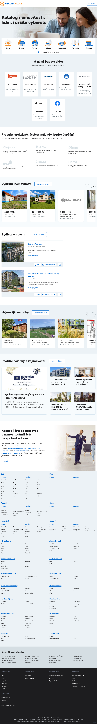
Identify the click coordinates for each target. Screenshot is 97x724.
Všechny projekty (38, 234)
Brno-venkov (4, 568)
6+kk (14, 484)
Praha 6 (27, 544)
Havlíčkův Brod (5, 636)
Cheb (50, 561)
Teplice (75, 619)
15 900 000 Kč (38, 212)
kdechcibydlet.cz (30, 678)
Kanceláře (3, 527)
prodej (3, 524)
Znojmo (27, 566)
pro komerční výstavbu (4, 509)
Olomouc (51, 591)
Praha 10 (27, 553)
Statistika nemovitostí (78, 675)
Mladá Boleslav (29, 616)
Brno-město (4, 566)
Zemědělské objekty (52, 530)
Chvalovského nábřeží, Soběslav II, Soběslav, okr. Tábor (70, 215)
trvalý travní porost (18, 511)
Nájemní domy (53, 527)
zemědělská (4, 515)
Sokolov (76, 561)
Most (75, 616)
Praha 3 (3, 548)
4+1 (2, 498)
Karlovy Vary (52, 564)
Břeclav (3, 564)
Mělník (3, 628)
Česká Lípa (52, 576)
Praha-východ (29, 621)
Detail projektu (33, 256)
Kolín (2, 623)
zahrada (15, 513)
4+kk (2, 496)
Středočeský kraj (7, 613)
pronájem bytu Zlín (79, 658)
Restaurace (4, 534)
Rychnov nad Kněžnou (31, 576)
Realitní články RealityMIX (56, 675)
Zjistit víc (5, 461)
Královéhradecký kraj (9, 573)
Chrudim (3, 602)
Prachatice (76, 544)
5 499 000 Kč (65, 212)
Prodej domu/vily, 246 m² (66, 218)
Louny (51, 623)
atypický (15, 493)
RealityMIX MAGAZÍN (78, 686)
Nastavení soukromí (7, 703)
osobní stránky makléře (11, 453)
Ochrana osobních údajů (9, 705)
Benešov (3, 616)
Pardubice (4, 604)
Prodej (3, 477)
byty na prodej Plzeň (8, 656)
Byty (3, 474)
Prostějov (76, 588)
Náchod (3, 581)
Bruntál (3, 588)
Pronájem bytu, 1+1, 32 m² (67, 345)
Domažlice (52, 602)
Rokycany (76, 604)
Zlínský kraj (54, 633)
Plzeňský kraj (54, 599)
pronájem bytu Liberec (32, 656)
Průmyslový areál (18, 529)
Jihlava (3, 638)
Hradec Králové (5, 576)
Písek (50, 551)
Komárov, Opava (8, 343)
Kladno (3, 621)
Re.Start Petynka (35, 244)
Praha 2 (3, 546)
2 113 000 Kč (37, 340)
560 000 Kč (8, 340)
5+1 (14, 482)
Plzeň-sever (77, 602)
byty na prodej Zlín (79, 656)
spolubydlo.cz (29, 675)
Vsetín (75, 636)
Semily (75, 578)
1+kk (2, 482)
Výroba (15, 531)
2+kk (2, 487)
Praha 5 (3, 553)
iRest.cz (28, 446)
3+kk (2, 491)
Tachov (75, 606)
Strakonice (76, 546)
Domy (51, 474)
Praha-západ (28, 623)
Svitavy (27, 602)
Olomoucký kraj (55, 586)
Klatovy (51, 604)
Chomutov (52, 616)
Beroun (3, 619)
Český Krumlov (53, 546)
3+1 (2, 493)
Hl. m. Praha (6, 541)
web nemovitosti (21, 451)
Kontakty (74, 681)
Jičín (2, 578)
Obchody (3, 531)
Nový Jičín (27, 588)
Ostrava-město (29, 593)
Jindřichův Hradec (54, 548)
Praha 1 (3, 544)
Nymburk (27, 619)
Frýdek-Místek (5, 591)
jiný (14, 496)
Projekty (4, 681)
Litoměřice (52, 621)
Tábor (75, 548)
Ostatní (52, 521)
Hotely (3, 536)
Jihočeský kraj (55, 541)
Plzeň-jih (51, 606)
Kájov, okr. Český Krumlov (39, 343)
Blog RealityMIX (53, 681)
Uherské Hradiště (54, 638)
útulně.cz (51, 678)
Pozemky (4, 503)
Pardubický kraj (7, 599)
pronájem (28, 524)
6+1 (14, 487)
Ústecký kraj (54, 613)
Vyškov (27, 564)
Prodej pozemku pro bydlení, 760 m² (41, 345)
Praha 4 (3, 551)
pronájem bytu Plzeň (8, 658)
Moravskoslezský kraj (9, 586)
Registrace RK (76, 683)
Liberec (76, 576)
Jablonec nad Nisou (54, 578)
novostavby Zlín (78, 661)
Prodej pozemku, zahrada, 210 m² (12, 345)
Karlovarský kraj (56, 559)
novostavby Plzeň (7, 661)
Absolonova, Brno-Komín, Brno (69, 343)
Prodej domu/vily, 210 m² (10, 216)
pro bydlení (4, 513)
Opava (27, 591)
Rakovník (27, 628)
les (14, 509)
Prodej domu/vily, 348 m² (38, 216)
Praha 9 (27, 551)
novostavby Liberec (31, 658)
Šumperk (76, 591)
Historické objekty (67, 531)
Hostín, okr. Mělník (9, 214)
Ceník (73, 678)
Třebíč (26, 636)
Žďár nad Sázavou (30, 638)
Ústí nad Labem (78, 621)
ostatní (15, 516)
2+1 (2, 489)
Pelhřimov (3, 641)
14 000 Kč (66, 340)
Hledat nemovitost (43, 184)
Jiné (14, 534)
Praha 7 (27, 546)
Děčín (51, 619)
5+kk (14, 480)
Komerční (5, 521)
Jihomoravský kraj (8, 559)
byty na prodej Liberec (9, 663)
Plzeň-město (52, 608)
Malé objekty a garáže (66, 527)
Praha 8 (27, 548)
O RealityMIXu (6, 697)
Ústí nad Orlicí (29, 604)
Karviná (3, 593)
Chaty (51, 503)
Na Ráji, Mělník (36, 214)
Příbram (27, 625)
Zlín (74, 638)
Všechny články (57, 361)
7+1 (14, 491)
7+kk (14, 489)
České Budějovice (54, 544)
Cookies (4, 700)
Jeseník (51, 588)
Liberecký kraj (55, 573)
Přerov (51, 593)
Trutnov (27, 578)
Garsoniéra (4, 480)
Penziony (15, 527)
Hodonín (27, 561)
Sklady (3, 529)
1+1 (2, 484)
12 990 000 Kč (9, 212)
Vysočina (4, 633)
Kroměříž (51, 636)
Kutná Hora (4, 625)
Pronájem (28, 477)
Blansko (3, 561)
